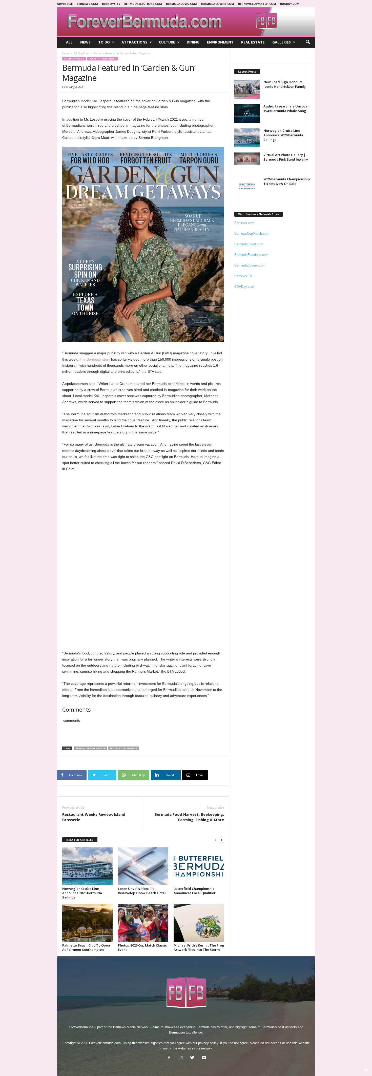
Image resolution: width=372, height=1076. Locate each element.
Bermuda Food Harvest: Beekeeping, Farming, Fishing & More (189, 817)
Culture (167, 42)
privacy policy (208, 1043)
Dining (193, 42)
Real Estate (253, 42)
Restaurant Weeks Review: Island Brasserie (93, 817)
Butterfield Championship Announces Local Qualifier (195, 890)
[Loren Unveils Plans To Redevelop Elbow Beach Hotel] (143, 866)
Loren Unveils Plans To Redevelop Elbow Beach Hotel (142, 890)
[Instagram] (181, 1058)
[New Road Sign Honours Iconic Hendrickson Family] (247, 89)
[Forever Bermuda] (186, 21)
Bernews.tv (111, 4)
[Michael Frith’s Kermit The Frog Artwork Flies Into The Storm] (199, 923)
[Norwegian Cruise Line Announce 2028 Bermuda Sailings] (87, 866)
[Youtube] (203, 1058)
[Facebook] (169, 1058)
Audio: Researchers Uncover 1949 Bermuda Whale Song (286, 108)
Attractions (134, 42)
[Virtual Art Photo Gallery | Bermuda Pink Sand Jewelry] (247, 158)
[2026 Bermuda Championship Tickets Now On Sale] (247, 186)
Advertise (65, 4)
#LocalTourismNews (123, 748)
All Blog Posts (81, 53)
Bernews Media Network (131, 1027)
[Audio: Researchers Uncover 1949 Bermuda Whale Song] (247, 113)
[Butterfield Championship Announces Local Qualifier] (199, 866)
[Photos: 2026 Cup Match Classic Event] (143, 923)
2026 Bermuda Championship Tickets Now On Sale (286, 181)
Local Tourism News (102, 58)
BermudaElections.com (143, 4)
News (85, 42)
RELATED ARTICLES (79, 840)
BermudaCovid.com (181, 4)
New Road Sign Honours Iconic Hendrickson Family (284, 84)
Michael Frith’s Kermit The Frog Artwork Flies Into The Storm (199, 947)
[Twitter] (192, 1058)
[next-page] (221, 840)
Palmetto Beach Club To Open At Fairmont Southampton (86, 947)
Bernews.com (87, 4)
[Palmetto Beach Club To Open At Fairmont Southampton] (87, 923)
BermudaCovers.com (217, 4)
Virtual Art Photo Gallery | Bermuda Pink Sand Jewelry (285, 157)
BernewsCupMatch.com (257, 4)
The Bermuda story (94, 359)
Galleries (281, 42)
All (69, 42)
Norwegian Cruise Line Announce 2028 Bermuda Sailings (82, 892)
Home (65, 53)
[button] (307, 42)
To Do (104, 42)
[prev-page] (215, 840)
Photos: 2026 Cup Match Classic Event (142, 947)
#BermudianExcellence (90, 748)
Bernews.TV (243, 276)
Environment (220, 42)
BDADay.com (289, 4)
